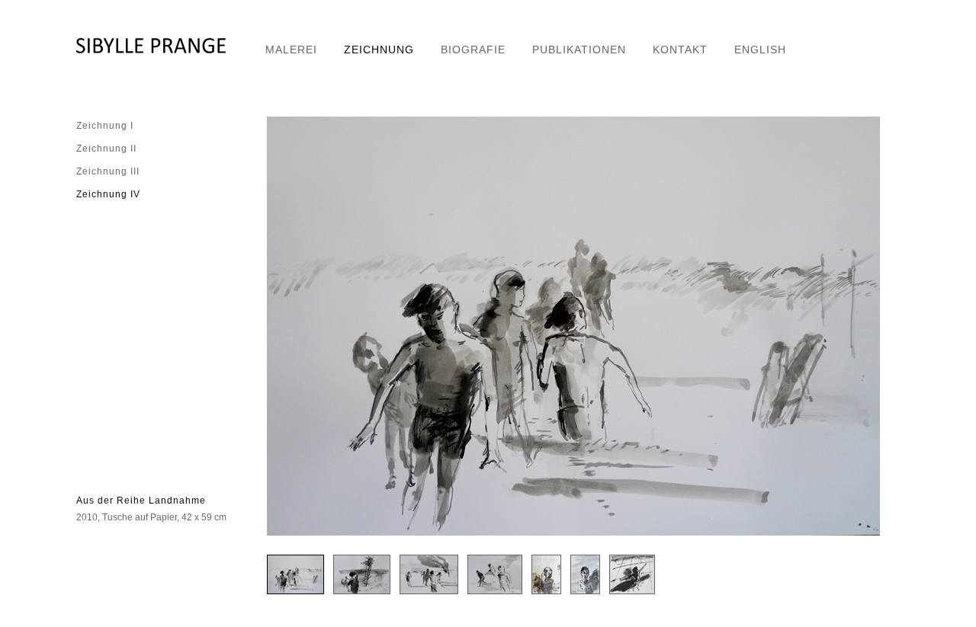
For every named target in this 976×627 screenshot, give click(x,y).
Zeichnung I (104, 125)
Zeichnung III (108, 171)
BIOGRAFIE (473, 49)
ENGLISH (760, 49)
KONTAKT (680, 49)
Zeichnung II (106, 148)
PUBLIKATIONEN (579, 49)
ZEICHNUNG (379, 49)
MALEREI (291, 49)
